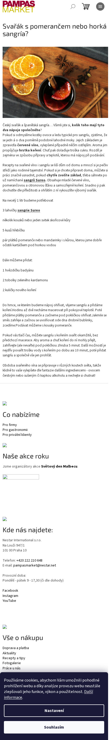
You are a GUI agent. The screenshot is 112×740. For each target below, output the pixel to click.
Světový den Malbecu (59, 466)
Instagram (10, 596)
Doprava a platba (16, 648)
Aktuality (9, 653)
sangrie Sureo (28, 210)
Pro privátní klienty (17, 434)
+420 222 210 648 (29, 560)
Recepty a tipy (14, 658)
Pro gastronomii (15, 430)
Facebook (10, 590)
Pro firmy (10, 425)
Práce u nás (12, 668)
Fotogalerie (12, 663)
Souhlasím (54, 727)
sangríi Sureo (34, 180)
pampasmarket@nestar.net (34, 565)
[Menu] (100, 6)
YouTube (9, 600)
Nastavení (54, 711)
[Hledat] (73, 6)
